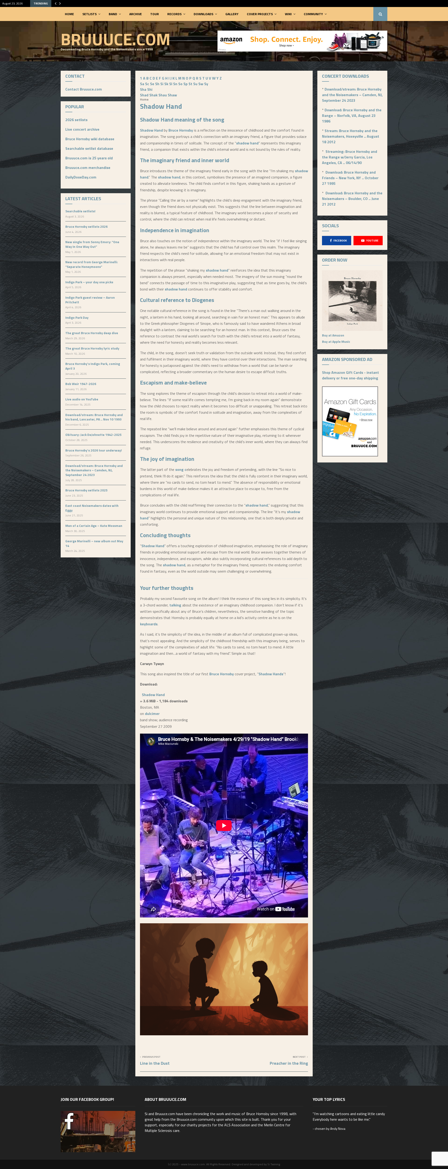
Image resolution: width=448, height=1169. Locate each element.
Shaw (172, 95)
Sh (157, 84)
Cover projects (260, 13)
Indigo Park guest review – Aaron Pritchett (90, 299)
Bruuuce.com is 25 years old (89, 158)
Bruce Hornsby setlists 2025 (86, 490)
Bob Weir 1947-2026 (80, 383)
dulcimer (152, 713)
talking (175, 605)
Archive (135, 13)
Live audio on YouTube (81, 399)
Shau (162, 95)
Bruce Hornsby (180, 130)
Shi (149, 89)
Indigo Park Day (76, 317)
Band (113, 13)
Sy (206, 84)
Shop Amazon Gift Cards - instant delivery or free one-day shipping (350, 375)
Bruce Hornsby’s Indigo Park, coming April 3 (92, 366)
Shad (144, 95)
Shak (153, 95)
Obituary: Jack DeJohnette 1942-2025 (93, 434)
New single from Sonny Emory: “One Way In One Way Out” (92, 244)
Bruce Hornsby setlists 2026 (86, 226)
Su (195, 84)
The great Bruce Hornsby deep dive (91, 332)
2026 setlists (76, 119)
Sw (200, 84)
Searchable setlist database (89, 148)
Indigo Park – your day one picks (89, 282)
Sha (143, 89)
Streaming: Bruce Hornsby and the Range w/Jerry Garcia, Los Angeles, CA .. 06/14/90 (349, 157)
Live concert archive (82, 129)
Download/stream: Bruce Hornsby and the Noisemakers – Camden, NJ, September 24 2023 (94, 470)
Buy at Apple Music (336, 341)
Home (69, 13)
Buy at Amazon (333, 335)
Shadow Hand (156, 119)
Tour (154, 13)
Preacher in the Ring (289, 1063)
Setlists (89, 13)
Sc (147, 84)
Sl (170, 84)
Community (313, 13)
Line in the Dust (155, 1063)
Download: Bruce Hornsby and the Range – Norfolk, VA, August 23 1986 (352, 115)
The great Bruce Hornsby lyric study (92, 348)
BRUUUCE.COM (115, 39)
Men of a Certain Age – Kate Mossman (93, 525)
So (180, 84)
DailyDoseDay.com (80, 177)
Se (152, 84)
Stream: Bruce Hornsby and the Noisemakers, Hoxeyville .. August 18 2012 (350, 136)
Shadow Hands (271, 674)
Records (174, 13)
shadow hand (247, 143)
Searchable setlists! (80, 211)
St (190, 84)
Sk (166, 84)
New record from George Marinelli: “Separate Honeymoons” (91, 264)
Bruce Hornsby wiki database (89, 139)
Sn (175, 84)
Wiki (288, 13)
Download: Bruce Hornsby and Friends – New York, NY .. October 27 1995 (350, 177)
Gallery (231, 13)
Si (161, 84)
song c (180, 469)
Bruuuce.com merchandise (87, 167)
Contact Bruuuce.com (83, 89)
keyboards (149, 624)
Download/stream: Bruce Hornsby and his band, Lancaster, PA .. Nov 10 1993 (94, 417)
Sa (142, 84)
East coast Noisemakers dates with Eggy (92, 508)
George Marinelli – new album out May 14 (94, 543)
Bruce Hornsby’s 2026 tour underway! (93, 450)
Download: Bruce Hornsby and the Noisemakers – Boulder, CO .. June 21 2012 (352, 198)
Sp (185, 84)
